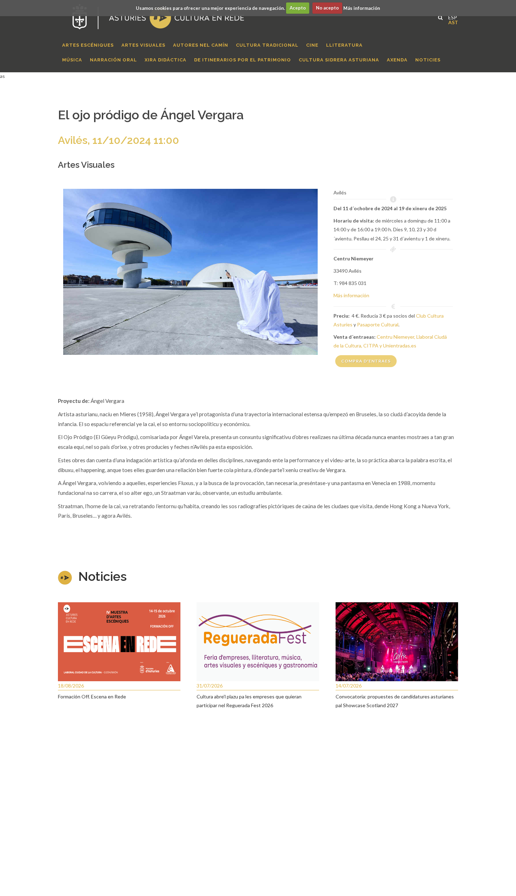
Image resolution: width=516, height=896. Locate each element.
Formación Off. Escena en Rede (92, 696)
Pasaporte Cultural (377, 324)
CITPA (370, 346)
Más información (361, 8)
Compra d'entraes (366, 361)
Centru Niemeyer (395, 337)
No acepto (327, 8)
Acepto (298, 8)
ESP (450, 16)
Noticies (102, 576)
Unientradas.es (399, 346)
